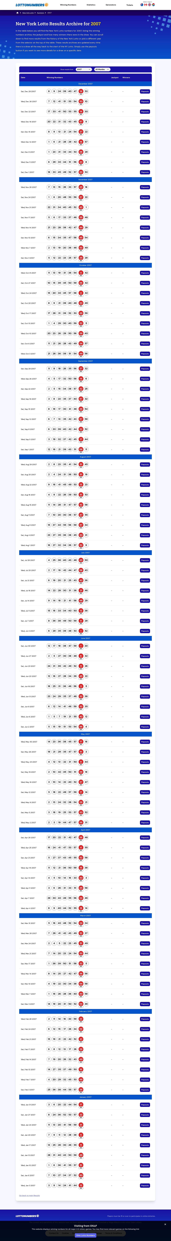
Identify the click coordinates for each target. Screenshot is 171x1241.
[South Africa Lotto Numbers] (153, 5)
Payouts (145, 91)
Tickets (129, 5)
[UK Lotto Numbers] (149, 5)
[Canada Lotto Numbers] (146, 5)
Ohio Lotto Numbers (85, 1235)
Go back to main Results (29, 1195)
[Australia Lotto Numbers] (142, 5)
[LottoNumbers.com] (32, 6)
